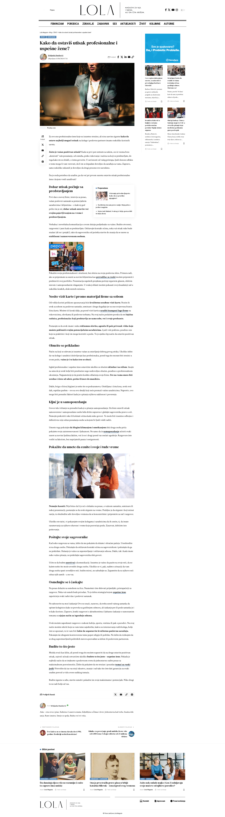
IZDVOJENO (51, 37)
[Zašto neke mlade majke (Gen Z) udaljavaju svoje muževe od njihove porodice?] (162, 766)
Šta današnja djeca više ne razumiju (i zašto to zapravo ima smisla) (61, 784)
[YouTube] (173, 10)
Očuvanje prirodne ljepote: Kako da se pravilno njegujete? (119, 195)
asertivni (70, 562)
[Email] (129, 57)
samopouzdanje (111, 431)
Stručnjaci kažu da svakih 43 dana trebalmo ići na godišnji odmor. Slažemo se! (174, 83)
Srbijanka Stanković (55, 55)
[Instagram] (176, 10)
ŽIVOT (43, 37)
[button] (41, 10)
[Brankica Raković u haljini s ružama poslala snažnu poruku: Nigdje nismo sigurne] (154, 113)
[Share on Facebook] (118, 57)
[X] (169, 10)
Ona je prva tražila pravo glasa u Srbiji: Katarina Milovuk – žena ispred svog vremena (112, 784)
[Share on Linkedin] (125, 57)
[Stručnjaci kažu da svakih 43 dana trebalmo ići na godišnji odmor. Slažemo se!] (176, 70)
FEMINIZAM (94, 779)
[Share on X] (122, 57)
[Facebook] (165, 10)
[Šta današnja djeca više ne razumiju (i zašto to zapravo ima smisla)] (62, 766)
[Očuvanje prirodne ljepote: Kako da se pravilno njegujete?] (101, 195)
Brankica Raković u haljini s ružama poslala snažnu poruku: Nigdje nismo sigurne (153, 125)
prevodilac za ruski (106, 277)
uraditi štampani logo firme (114, 310)
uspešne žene (119, 592)
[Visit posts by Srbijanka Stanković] (43, 57)
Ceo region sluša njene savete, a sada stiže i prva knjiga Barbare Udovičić (153, 82)
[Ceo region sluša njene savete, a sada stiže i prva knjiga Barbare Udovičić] (154, 70)
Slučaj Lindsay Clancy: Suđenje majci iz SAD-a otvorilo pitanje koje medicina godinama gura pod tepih (176, 125)
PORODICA (53, 779)
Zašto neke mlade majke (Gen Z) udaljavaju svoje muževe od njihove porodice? (161, 784)
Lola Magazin (48, 790)
